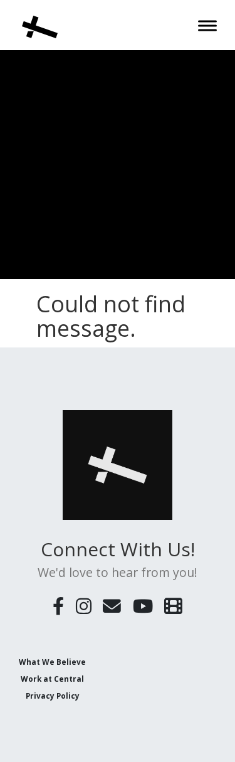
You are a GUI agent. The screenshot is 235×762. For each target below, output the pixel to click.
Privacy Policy (53, 696)
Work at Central (52, 679)
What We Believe (52, 662)
